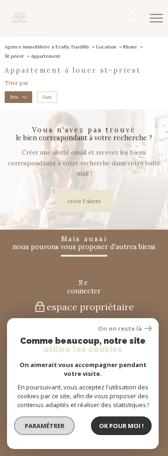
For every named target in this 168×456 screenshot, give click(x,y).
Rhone (130, 47)
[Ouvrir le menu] (156, 18)
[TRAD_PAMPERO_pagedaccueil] (19, 20)
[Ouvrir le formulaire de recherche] (132, 18)
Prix (14, 97)
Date (47, 97)
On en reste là (120, 328)
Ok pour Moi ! (121, 426)
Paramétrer (44, 426)
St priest (14, 56)
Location (106, 47)
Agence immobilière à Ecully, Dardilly (47, 47)
